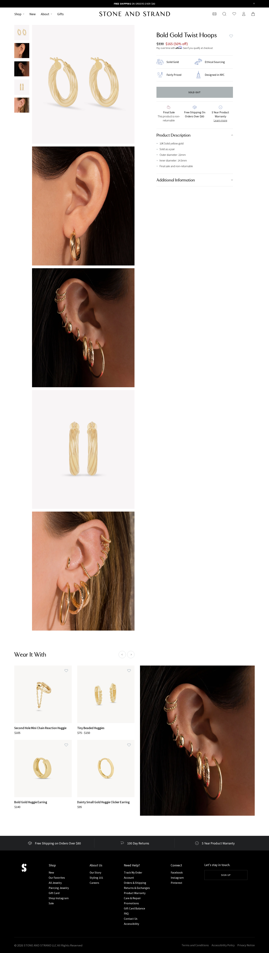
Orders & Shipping (135, 883)
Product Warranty (134, 893)
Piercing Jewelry (59, 888)
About (45, 14)
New (32, 14)
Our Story (95, 872)
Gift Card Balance (134, 908)
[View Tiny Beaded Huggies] (106, 694)
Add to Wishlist (231, 36)
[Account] (243, 14)
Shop (17, 14)
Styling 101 (96, 877)
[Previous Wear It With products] (122, 654)
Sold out (194, 92)
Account (129, 877)
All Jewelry (55, 883)
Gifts (60, 14)
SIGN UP (226, 874)
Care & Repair (132, 898)
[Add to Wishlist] (66, 671)
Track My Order (133, 872)
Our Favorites (57, 877)
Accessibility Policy (223, 945)
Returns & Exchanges (137, 888)
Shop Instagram (59, 898)
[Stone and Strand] (135, 14)
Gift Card (54, 893)
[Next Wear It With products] (130, 654)
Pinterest (176, 883)
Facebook (177, 872)
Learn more (220, 120)
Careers (94, 883)
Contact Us (130, 918)
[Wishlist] (234, 14)
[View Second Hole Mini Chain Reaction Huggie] (43, 694)
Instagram (177, 877)
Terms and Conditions (195, 945)
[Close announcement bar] (254, 4)
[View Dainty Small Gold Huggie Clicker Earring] (106, 768)
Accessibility (131, 924)
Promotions (131, 903)
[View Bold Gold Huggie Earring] (43, 768)
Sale (51, 903)
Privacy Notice (246, 945)
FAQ (126, 913)
